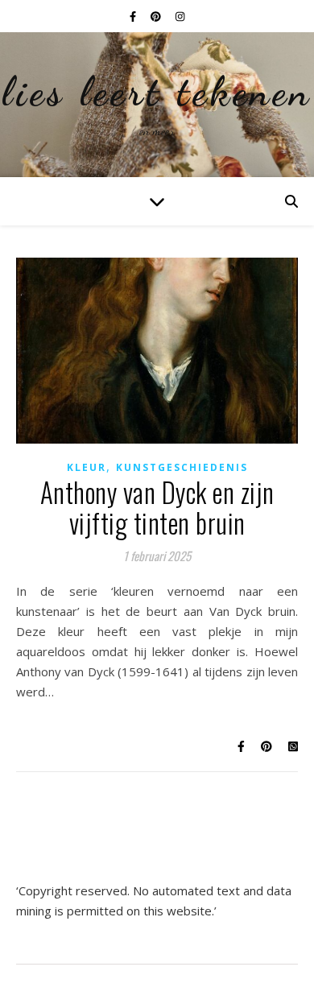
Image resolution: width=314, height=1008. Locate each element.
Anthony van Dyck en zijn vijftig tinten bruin (157, 508)
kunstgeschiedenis (182, 467)
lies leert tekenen (157, 92)
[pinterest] (157, 16)
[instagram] (180, 16)
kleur (86, 467)
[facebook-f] (134, 16)
